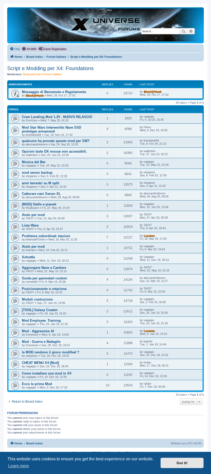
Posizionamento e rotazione (44, 289)
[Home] (105, 25)
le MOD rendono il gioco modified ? (50, 352)
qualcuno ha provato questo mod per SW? (56, 141)
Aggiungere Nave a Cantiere (44, 268)
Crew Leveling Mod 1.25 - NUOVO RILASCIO (57, 117)
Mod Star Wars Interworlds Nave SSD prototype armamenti (51, 129)
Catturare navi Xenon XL (41, 194)
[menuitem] (15, 49)
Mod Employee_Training (41, 320)
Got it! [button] (182, 463)
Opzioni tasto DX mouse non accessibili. (54, 151)
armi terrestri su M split (40, 183)
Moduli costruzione (37, 299)
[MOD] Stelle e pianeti (39, 204)
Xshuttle (28, 257)
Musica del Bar (34, 162)
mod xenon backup (37, 172)
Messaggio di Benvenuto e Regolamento (54, 92)
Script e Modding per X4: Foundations (50, 68)
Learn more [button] (18, 466)
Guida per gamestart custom (44, 278)
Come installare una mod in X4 (46, 373)
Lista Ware (30, 225)
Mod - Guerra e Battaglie (41, 342)
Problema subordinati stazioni (46, 236)
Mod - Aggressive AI (38, 331)
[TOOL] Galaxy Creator (40, 310)
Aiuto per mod (33, 215)
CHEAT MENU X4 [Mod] (40, 363)
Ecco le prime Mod (37, 384)
